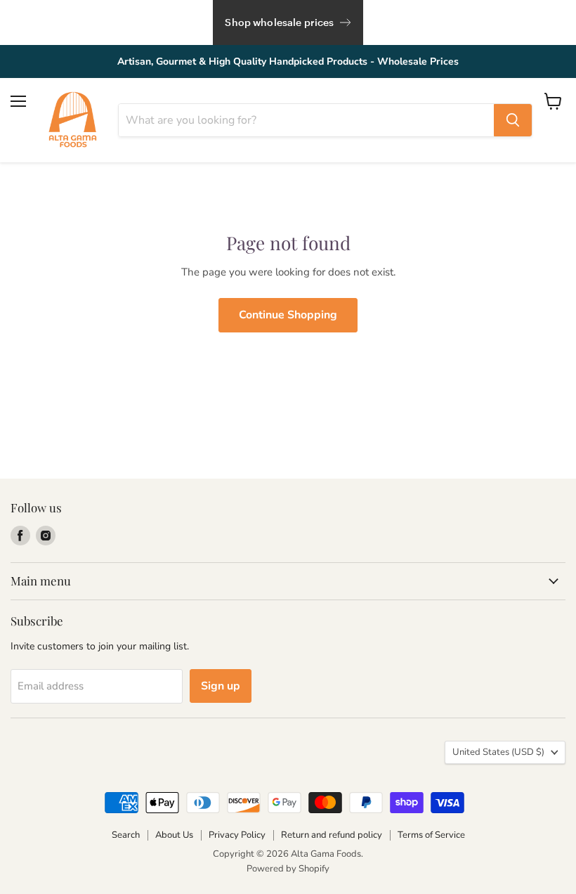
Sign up (220, 686)
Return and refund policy (331, 835)
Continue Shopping (288, 315)
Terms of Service (431, 835)
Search (126, 835)
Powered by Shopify (288, 868)
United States (498, 752)
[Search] (513, 120)
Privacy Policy (237, 835)
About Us (174, 835)
